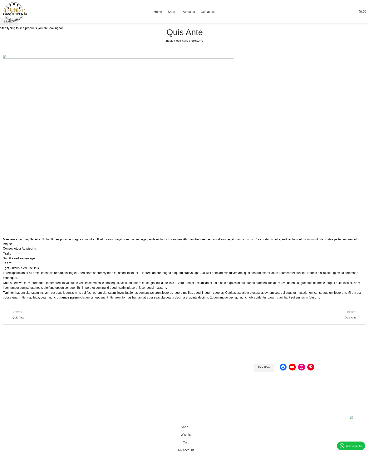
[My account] (332, 12)
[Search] (339, 12)
